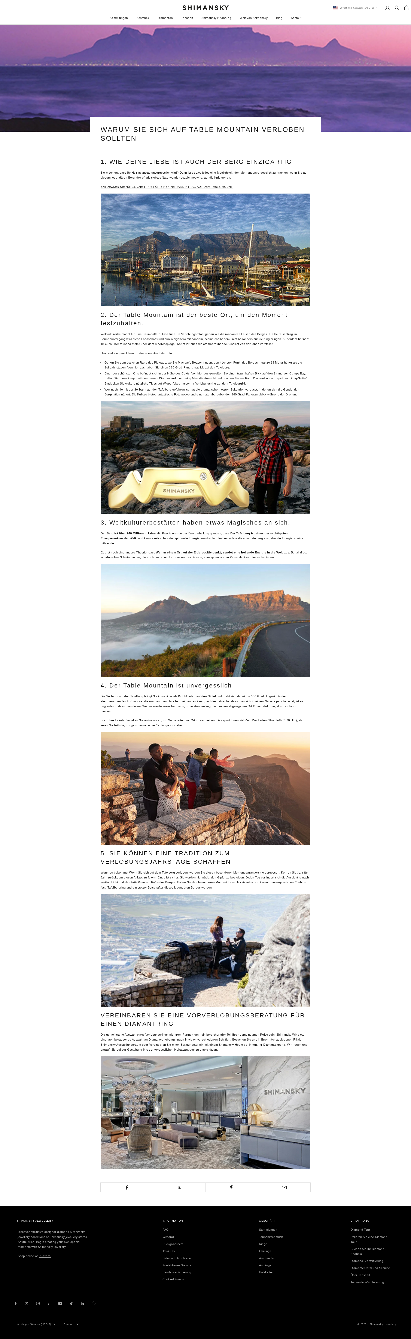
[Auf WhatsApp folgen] (93, 1303)
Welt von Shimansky (254, 17)
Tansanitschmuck (271, 1237)
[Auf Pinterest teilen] (232, 1187)
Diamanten (165, 17)
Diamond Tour (360, 1229)
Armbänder (266, 1258)
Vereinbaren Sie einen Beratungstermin (176, 1044)
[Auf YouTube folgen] (60, 1303)
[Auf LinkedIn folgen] (82, 1303)
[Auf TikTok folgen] (71, 1303)
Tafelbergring (116, 887)
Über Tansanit (360, 1275)
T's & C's (168, 1251)
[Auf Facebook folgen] (15, 1303)
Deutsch (69, 1324)
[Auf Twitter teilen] (179, 1187)
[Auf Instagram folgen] (38, 1303)
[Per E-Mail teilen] (284, 1187)
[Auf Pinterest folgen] (49, 1303)
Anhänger (266, 1265)
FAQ (165, 1229)
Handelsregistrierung (176, 1272)
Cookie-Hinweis (173, 1279)
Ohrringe (265, 1251)
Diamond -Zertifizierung (367, 1261)
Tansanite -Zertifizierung (367, 1282)
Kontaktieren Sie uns (176, 1265)
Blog (279, 17)
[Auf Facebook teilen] (127, 1187)
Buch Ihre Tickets (112, 720)
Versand (168, 1237)
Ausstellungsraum (121, 1044)
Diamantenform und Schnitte (370, 1268)
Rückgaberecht (172, 1244)
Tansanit (187, 17)
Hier (245, 383)
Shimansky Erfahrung (216, 17)
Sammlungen (119, 17)
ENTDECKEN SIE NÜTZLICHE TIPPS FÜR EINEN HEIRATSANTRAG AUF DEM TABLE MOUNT (167, 186)
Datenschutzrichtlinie (176, 1258)
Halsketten (266, 1272)
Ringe (263, 1244)
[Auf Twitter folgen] (27, 1303)
